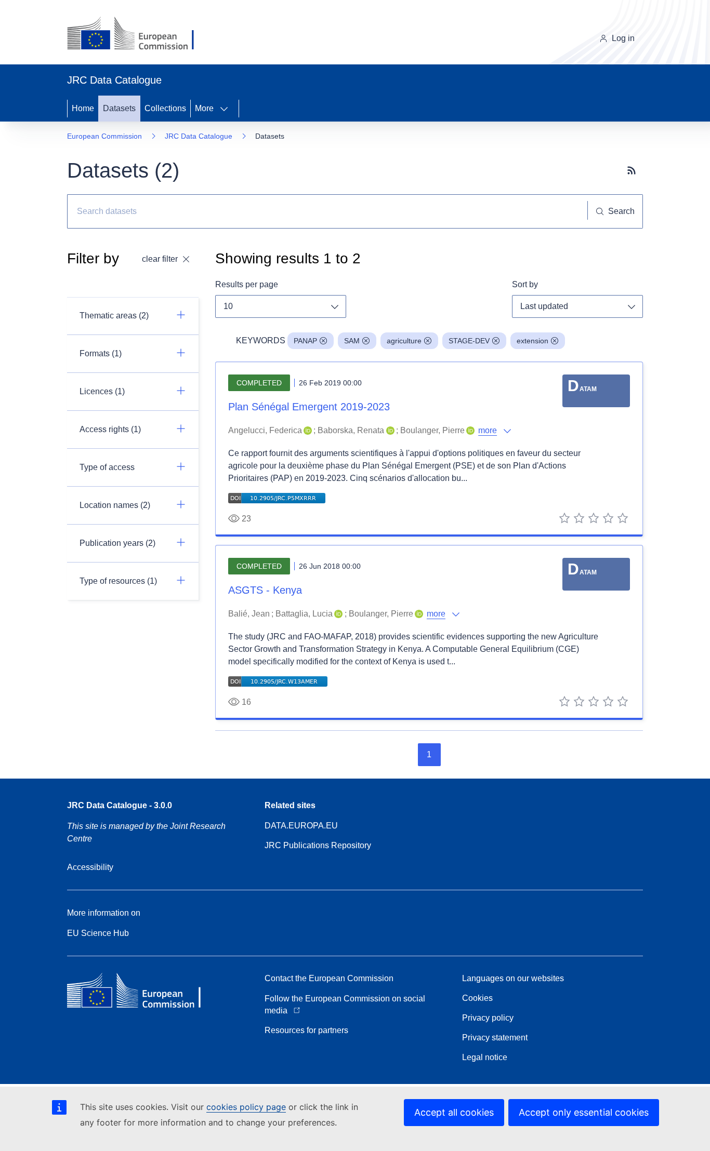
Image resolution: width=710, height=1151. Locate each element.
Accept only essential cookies (584, 1112)
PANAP (305, 341)
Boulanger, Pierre (432, 430)
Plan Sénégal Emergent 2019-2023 (309, 406)
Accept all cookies (454, 1112)
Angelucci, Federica (265, 430)
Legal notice (484, 1057)
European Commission (104, 136)
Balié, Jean (249, 613)
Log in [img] (623, 38)
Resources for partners (306, 1030)
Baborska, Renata (351, 430)
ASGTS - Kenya (265, 590)
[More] (227, 109)
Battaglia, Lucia (304, 613)
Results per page (246, 284)
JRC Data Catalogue (198, 136)
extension (532, 341)
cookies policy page (246, 1107)
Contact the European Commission (329, 978)
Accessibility (90, 867)
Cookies (477, 998)
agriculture (404, 341)
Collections (165, 108)
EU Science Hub (98, 933)
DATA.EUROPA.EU (301, 825)
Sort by (525, 284)
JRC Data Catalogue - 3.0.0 (119, 805)
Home (83, 108)
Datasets (119, 108)
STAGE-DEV (469, 341)
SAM (352, 341)
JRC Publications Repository (318, 845)
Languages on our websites (513, 978)
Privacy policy (488, 1017)
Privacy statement (495, 1037)
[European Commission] (138, 34)
